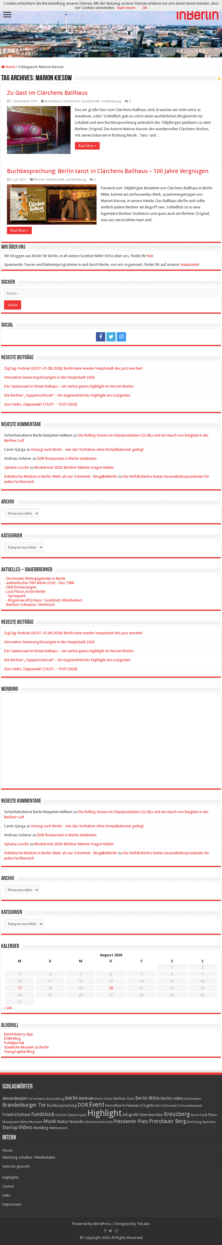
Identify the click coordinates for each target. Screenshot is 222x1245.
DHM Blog (12, 1038)
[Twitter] (111, 336)
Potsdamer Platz (130, 1121)
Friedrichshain (16, 1114)
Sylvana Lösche (16, 467)
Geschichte (71, 101)
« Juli (8, 1008)
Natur (63, 1121)
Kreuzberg (177, 1114)
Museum (35, 1122)
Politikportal (14, 1043)
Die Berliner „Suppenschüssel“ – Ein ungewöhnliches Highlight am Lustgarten (67, 395)
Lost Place (208, 1115)
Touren (8, 1186)
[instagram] (121, 336)
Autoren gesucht (15, 1166)
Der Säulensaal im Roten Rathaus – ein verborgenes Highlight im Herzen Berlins (69, 386)
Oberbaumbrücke (98, 1122)
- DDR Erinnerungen (20, 587)
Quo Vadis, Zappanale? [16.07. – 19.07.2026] (40, 404)
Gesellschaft (90, 101)
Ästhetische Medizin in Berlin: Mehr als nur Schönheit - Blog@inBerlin (60, 476)
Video (25, 1127)
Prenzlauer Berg (167, 1121)
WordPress (102, 1224)
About (7, 1150)
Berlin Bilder (104, 1099)
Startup (10, 1127)
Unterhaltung (111, 101)
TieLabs (143, 1224)
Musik (49, 1121)
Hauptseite (189, 264)
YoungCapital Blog (19, 1051)
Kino (159, 1115)
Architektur (53, 101)
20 (111, 988)
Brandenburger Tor (24, 1105)
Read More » (87, 146)
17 (20, 988)
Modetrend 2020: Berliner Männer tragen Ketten (74, 467)
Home (10, 67)
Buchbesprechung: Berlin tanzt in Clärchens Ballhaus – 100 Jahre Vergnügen (107, 171)
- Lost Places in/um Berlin (24, 591)
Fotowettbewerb (190, 1106)
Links (6, 1195)
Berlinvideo (192, 1099)
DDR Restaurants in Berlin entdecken (67, 458)
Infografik (130, 1115)
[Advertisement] (111, 736)
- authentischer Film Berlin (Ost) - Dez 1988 (39, 583)
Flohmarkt (169, 1106)
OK (144, 8)
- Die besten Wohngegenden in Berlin (35, 578)
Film (158, 1106)
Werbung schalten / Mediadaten (28, 1157)
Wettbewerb (58, 1128)
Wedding (40, 1128)
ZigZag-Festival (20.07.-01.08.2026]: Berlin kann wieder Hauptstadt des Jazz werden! (73, 368)
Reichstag (194, 1122)
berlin (71, 1098)
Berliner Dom (124, 1099)
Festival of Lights (140, 1105)
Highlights (10, 1177)
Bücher (39, 179)
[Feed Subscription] (219, 78)
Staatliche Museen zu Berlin (26, 1047)
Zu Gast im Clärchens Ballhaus (47, 92)
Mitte (24, 1122)
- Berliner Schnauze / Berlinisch (29, 604)
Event (96, 1104)
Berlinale (86, 1098)
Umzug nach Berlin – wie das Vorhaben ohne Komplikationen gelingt (87, 449)
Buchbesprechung (62, 1105)
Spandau (209, 1122)
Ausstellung (55, 1099)
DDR (82, 1105)
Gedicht (61, 1115)
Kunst (195, 1115)
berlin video (172, 1098)
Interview (147, 1115)
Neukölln (76, 1121)
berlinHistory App (18, 1034)
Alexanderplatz (15, 1098)
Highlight (104, 1113)
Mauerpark (11, 1122)
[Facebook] (100, 336)
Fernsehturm (115, 1106)
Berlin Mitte (147, 1098)
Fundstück (42, 1114)
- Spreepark (14, 596)
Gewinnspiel (77, 1115)
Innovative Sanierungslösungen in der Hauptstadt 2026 (49, 377)
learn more (126, 8)
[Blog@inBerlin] (111, 29)
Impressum (11, 1204)
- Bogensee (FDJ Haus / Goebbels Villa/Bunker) (43, 600)
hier (150, 256)
